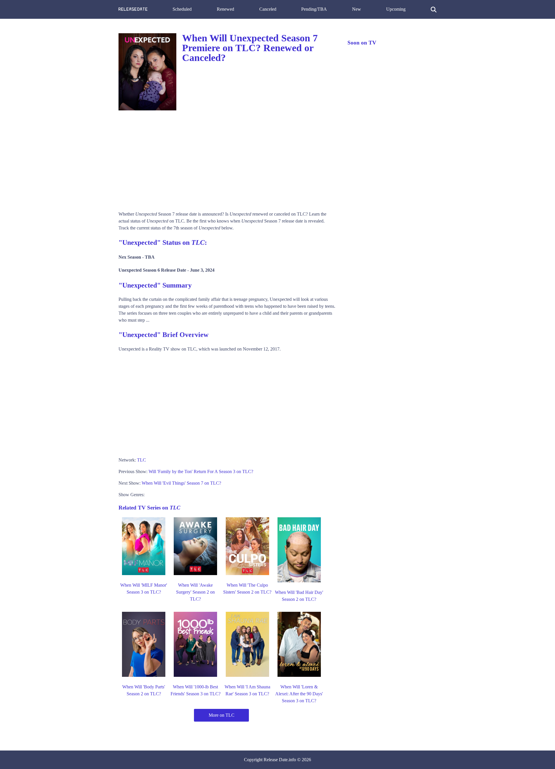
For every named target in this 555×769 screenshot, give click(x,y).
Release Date (276, 759)
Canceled (267, 9)
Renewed (225, 9)
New (356, 9)
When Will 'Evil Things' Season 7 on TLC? (181, 483)
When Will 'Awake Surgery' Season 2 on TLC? (195, 592)
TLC (141, 459)
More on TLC (221, 715)
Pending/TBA (314, 9)
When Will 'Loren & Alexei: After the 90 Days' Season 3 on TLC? (299, 693)
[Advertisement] (227, 158)
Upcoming (396, 9)
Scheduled (182, 9)
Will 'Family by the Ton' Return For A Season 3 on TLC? (201, 471)
